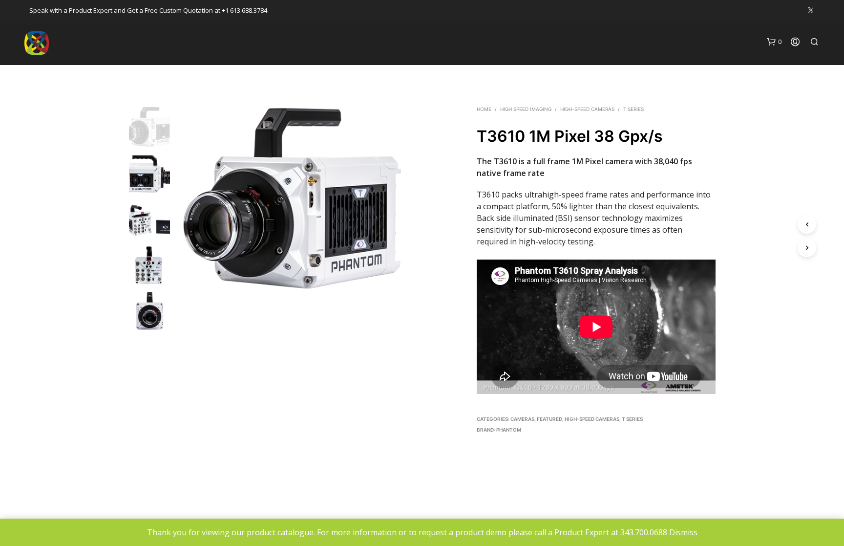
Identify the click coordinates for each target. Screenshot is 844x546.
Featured (549, 419)
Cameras (522, 419)
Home (484, 109)
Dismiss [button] (683, 532)
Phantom (508, 430)
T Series (633, 109)
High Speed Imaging (525, 109)
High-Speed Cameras (587, 109)
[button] (774, 42)
